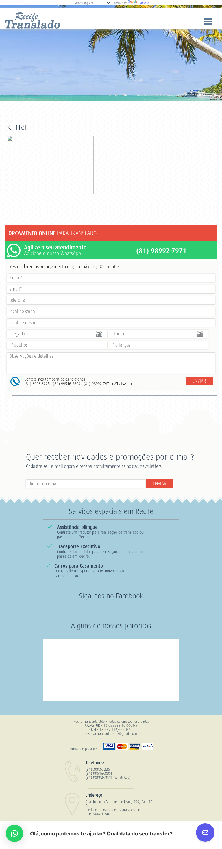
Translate (143, 3)
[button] (14, 833)
